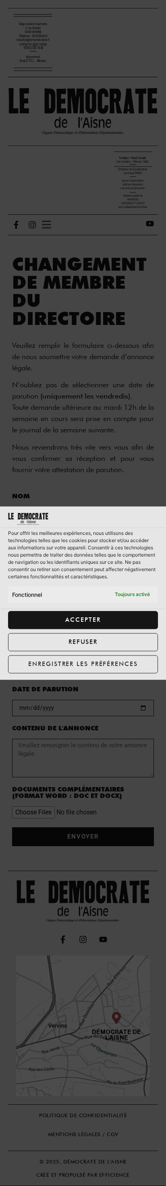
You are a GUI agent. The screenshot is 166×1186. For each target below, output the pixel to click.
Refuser (83, 642)
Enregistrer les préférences (82, 664)
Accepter (82, 620)
